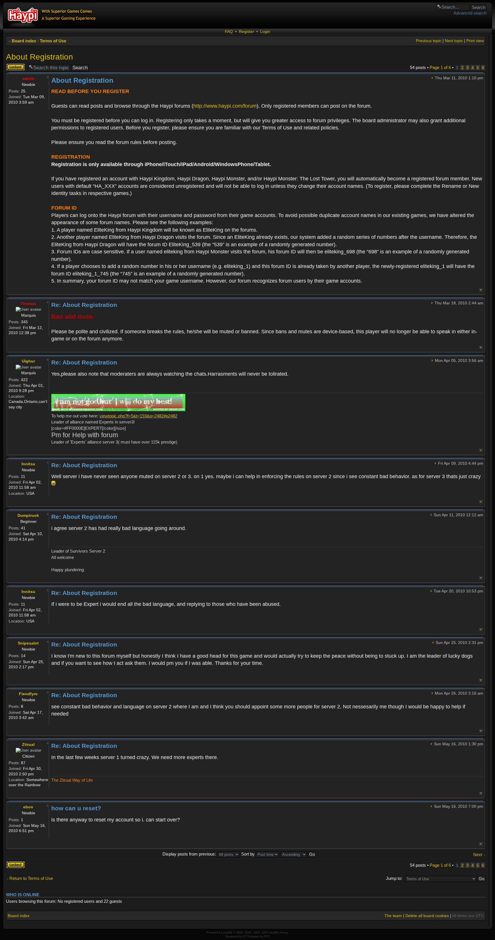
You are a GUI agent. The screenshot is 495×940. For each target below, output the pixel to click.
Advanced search (469, 13)
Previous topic (428, 40)
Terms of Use (53, 40)
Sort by (248, 854)
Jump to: (394, 878)
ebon (28, 807)
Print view (475, 40)
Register (246, 31)
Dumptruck (28, 515)
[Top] (480, 290)
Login (265, 31)
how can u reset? (76, 808)
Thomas (28, 303)
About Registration (39, 56)
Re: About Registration (84, 304)
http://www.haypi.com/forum (225, 106)
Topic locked (12, 67)
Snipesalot (28, 643)
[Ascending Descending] (298, 854)
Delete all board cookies (427, 915)
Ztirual (28, 744)
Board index (24, 40)
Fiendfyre (28, 693)
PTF (266, 936)
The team (393, 915)
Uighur (28, 361)
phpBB (227, 932)
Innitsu (28, 464)
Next (477, 854)
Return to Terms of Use (31, 878)
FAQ (229, 31)
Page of (440, 67)
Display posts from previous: (189, 854)
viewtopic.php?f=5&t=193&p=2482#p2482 (138, 415)
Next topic (454, 40)
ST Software (251, 936)
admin (28, 78)
